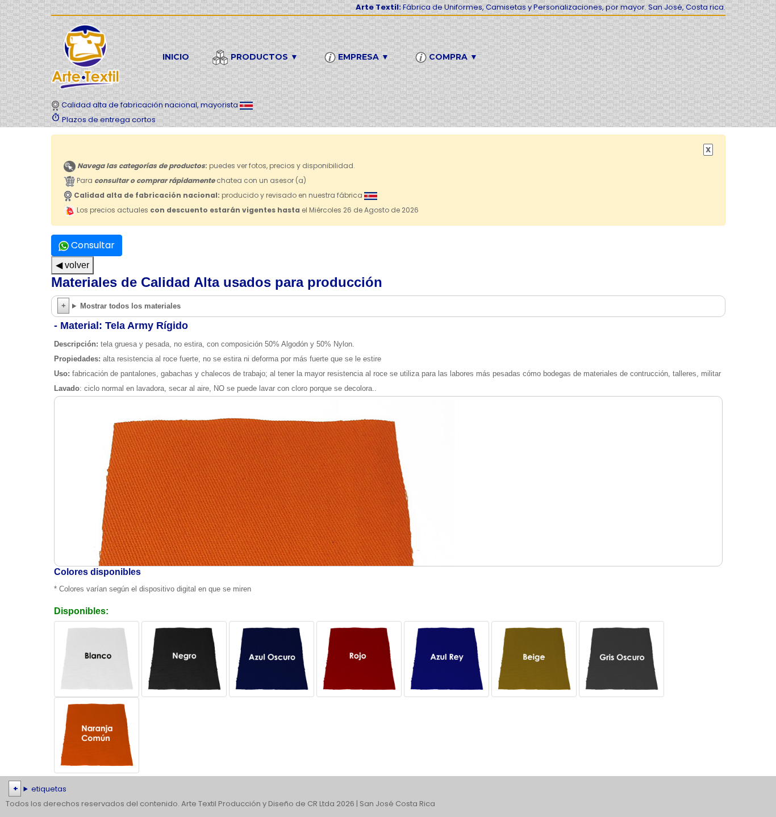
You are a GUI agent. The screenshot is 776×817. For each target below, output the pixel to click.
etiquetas (48, 788)
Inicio (175, 57)
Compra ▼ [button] (452, 57)
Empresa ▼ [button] (362, 57)
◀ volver (72, 265)
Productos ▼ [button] (263, 57)
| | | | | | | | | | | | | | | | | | (387, 790)
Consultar (92, 245)
